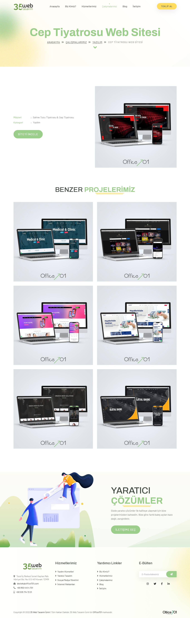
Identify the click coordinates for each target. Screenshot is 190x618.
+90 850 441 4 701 (25, 587)
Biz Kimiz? (70, 6)
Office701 (97, 612)
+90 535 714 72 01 (24, 592)
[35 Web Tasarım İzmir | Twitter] (155, 583)
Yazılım (97, 42)
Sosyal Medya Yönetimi (68, 580)
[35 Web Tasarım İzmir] (23, 6)
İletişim (136, 6)
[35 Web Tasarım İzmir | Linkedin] (168, 583)
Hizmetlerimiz (89, 6)
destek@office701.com (28, 583)
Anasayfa (55, 6)
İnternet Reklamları (66, 584)
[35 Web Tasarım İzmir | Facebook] (162, 583)
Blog (125, 6)
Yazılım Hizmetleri (65, 571)
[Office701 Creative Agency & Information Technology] (170, 612)
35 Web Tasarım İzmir (40, 612)
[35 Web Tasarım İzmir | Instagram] (148, 583)
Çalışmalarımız (109, 6)
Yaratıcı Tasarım (64, 575)
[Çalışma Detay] (95, 47)
